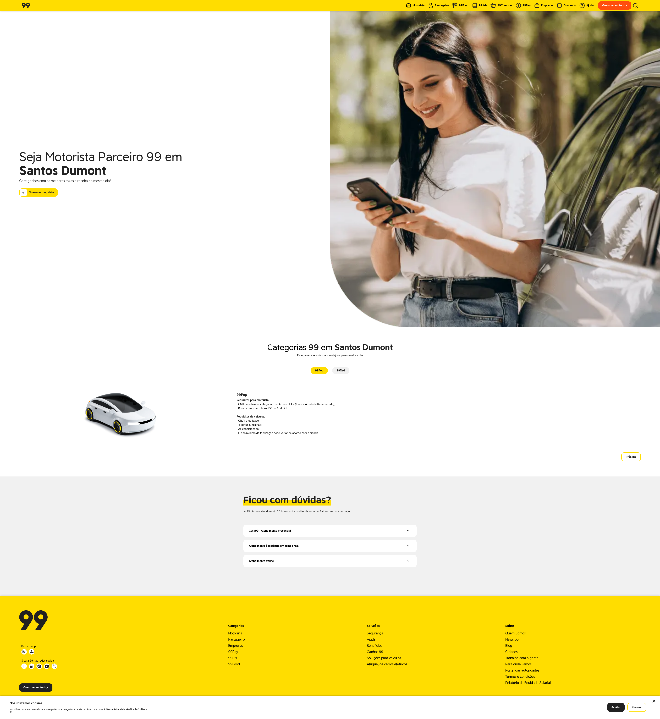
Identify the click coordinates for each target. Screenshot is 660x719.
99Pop (319, 370)
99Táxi (341, 370)
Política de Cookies (136, 709)
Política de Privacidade (114, 709)
